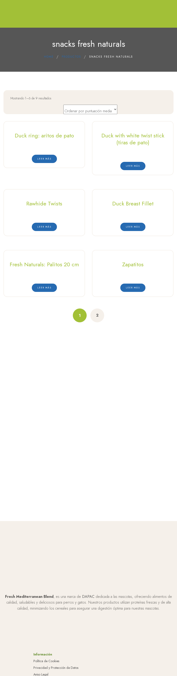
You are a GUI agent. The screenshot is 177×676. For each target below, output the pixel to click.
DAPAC (88, 596)
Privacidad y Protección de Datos (55, 667)
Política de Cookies (46, 661)
